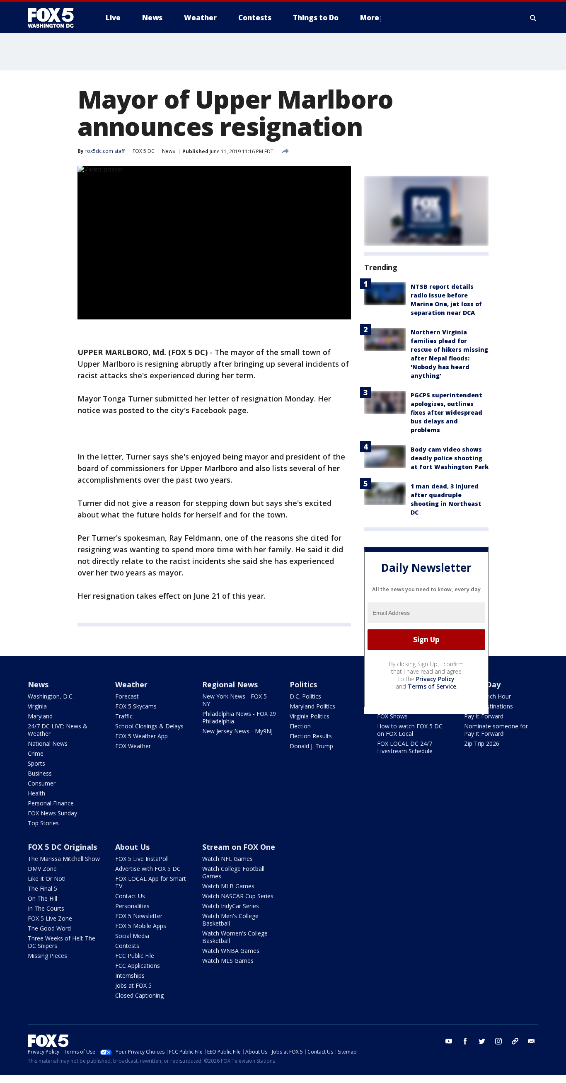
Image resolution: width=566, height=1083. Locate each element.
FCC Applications (137, 965)
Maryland (40, 716)
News (168, 151)
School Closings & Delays (149, 726)
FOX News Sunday (52, 813)
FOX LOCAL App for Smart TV (150, 882)
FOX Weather (133, 746)
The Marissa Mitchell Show (64, 859)
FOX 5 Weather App (141, 736)
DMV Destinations (488, 706)
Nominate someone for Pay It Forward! (496, 729)
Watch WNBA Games (230, 951)
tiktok (515, 1041)
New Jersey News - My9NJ (237, 731)
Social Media (132, 936)
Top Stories (43, 823)
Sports (36, 763)
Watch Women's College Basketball (235, 937)
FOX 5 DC (144, 151)
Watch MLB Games (228, 886)
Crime (36, 753)
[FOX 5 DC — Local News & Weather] (55, 18)
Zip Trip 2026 (481, 743)
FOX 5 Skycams (136, 706)
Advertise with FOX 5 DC (148, 869)
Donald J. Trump (311, 746)
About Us (132, 847)
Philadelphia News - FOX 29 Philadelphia (239, 717)
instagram (498, 1041)
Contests (127, 946)
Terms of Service (432, 686)
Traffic (124, 716)
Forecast (127, 696)
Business (40, 773)
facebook (465, 1041)
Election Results (311, 736)
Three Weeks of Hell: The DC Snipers (61, 942)
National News (48, 743)
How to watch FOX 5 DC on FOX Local (410, 729)
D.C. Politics (305, 696)
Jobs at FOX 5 (133, 985)
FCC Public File (134, 956)
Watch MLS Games (228, 961)
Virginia (37, 706)
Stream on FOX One (238, 847)
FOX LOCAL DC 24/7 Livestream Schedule (405, 747)
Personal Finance (51, 803)
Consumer (42, 783)
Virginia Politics (309, 716)
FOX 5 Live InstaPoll (142, 859)
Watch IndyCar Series (230, 906)
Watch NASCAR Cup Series (237, 896)
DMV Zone (42, 869)
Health (36, 793)
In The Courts (46, 908)
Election (300, 726)
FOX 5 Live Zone (50, 918)
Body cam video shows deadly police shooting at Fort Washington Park (450, 458)
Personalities (132, 906)
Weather (131, 684)
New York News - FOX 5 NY (234, 700)
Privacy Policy (435, 679)
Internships (130, 975)
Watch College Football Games (233, 872)
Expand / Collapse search (533, 18)
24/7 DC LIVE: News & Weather (57, 729)
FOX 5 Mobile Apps (140, 926)
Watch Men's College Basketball (230, 919)
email (531, 1041)
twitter (482, 1041)
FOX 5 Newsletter (138, 916)
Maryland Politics (312, 706)
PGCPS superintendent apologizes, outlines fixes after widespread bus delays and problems (446, 412)
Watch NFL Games (227, 859)
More (369, 17)
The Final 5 (42, 888)
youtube (448, 1041)
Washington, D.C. (51, 696)
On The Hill (42, 898)
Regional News (230, 684)
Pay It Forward (483, 716)
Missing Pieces (47, 956)
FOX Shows (392, 716)
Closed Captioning (139, 995)
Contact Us (130, 896)
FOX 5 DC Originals (62, 847)
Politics (303, 684)
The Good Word (49, 928)
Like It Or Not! (46, 878)
